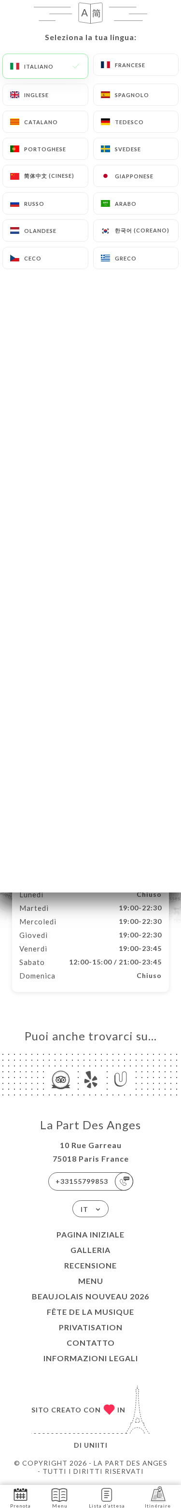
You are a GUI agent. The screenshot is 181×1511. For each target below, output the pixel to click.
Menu (90, 1280)
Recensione (90, 1265)
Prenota (20, 1506)
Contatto (91, 1342)
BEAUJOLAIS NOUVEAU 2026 (90, 1296)
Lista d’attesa (107, 1506)
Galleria (90, 1249)
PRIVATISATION (91, 1327)
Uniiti (96, 1445)
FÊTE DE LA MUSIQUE (90, 1311)
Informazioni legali (90, 1358)
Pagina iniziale (90, 1234)
